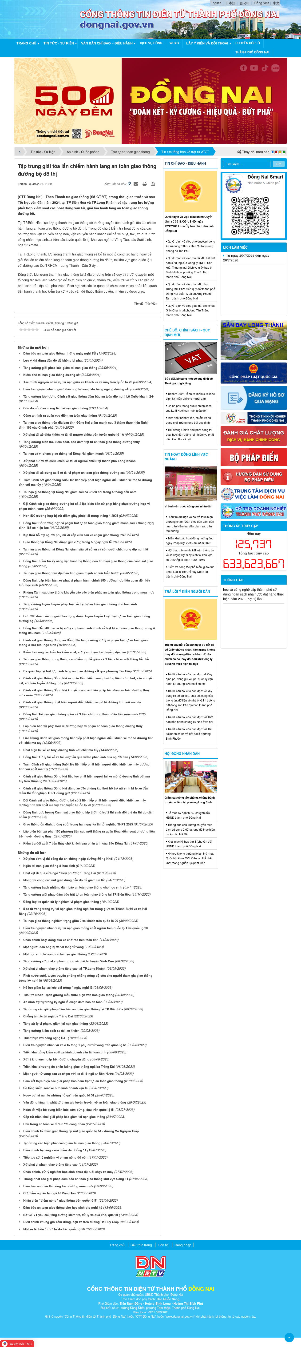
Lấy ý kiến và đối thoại (207, 43)
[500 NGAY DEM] (150, 100)
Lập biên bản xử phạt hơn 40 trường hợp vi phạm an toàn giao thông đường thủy (83, 726)
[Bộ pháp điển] (254, 456)
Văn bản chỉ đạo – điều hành (107, 43)
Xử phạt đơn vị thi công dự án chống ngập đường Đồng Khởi (68, 858)
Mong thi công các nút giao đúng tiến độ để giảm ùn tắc (64, 880)
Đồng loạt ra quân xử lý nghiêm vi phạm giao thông (61, 901)
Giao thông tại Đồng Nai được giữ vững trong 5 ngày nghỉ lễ (67, 542)
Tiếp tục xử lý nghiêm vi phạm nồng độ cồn (55, 1157)
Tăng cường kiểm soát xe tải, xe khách (51, 1030)
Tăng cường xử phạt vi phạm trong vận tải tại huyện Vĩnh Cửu (68, 961)
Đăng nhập (183, 1245)
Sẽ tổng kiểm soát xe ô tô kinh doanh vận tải (55, 1088)
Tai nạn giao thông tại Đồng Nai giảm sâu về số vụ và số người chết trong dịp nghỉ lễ (85, 549)
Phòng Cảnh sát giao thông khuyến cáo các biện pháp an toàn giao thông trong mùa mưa (88, 592)
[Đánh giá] (254, 435)
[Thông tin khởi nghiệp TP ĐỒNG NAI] (254, 417)
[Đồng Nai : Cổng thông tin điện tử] (48, 18)
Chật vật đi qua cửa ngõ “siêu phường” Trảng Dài (59, 873)
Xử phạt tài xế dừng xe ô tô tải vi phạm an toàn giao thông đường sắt (74, 472)
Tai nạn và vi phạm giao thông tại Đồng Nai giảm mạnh (63, 453)
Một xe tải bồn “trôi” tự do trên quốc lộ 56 (54, 1229)
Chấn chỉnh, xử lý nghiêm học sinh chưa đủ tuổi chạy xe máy (68, 1171)
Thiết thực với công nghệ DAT (45, 1038)
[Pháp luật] (254, 372)
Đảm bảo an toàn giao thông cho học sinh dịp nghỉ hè (62, 1207)
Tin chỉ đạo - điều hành (185, 163)
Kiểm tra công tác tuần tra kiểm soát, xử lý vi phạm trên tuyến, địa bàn (74, 652)
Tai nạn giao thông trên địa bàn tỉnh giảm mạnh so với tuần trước (71, 573)
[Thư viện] (254, 476)
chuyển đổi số (247, 43)
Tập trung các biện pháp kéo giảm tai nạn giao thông (61, 1143)
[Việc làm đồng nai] (254, 493)
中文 (276, 2)
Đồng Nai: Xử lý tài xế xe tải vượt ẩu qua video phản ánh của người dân (75, 757)
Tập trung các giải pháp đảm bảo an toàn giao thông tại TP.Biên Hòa (73, 1009)
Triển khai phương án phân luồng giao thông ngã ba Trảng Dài (69, 1066)
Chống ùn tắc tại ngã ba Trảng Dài (48, 1016)
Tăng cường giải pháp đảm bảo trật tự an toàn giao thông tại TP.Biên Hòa (77, 894)
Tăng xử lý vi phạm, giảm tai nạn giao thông (55, 1023)
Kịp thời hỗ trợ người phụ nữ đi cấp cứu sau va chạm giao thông (71, 535)
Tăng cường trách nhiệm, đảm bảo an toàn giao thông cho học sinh (72, 887)
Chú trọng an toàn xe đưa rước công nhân (54, 1124)
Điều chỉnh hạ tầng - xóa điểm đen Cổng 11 (54, 1150)
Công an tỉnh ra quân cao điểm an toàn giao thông (60, 415)
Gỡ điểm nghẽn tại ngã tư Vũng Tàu (49, 1193)
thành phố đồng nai (252, 52)
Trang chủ (26, 43)
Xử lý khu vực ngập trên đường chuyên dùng (56, 1059)
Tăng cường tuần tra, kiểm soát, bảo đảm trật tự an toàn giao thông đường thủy (81, 441)
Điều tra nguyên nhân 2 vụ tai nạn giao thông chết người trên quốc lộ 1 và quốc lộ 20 (85, 928)
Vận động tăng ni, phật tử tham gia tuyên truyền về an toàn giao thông (74, 1102)
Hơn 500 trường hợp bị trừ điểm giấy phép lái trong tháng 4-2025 (70, 515)
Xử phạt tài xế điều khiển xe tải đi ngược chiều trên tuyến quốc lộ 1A (73, 434)
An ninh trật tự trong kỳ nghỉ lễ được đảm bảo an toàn (63, 1002)
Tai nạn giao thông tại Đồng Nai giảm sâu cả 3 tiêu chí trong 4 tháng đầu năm (79, 492)
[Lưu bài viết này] (153, 183)
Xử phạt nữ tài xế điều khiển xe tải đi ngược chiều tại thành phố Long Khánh (79, 460)
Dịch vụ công (151, 43)
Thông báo (233, 580)
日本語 (230, 2)
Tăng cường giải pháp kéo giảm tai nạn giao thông (60, 367)
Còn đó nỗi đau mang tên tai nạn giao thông (55, 408)
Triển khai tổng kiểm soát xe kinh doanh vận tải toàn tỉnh (64, 1052)
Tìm (278, 164)
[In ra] (145, 183)
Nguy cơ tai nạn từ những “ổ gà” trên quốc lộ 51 (58, 1095)
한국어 (245, 2)
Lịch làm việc (235, 247)
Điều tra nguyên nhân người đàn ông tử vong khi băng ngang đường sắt (76, 389)
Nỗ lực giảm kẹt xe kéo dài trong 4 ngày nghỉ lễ (57, 987)
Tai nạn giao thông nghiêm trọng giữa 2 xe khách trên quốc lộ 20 (70, 920)
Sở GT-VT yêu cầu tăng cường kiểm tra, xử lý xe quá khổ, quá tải (70, 1214)
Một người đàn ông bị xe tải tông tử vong (53, 946)
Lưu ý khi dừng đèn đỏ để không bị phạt (53, 360)
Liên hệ (163, 1245)
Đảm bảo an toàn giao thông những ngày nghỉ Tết (59, 353)
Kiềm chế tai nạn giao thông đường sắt (51, 374)
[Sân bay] (254, 339)
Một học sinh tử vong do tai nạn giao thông (55, 954)
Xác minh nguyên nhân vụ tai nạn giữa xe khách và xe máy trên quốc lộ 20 (77, 382)
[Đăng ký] (254, 397)
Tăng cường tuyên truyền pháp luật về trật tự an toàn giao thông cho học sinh (80, 604)
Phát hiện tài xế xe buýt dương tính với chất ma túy (60, 750)
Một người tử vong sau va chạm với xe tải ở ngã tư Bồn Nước (68, 1073)
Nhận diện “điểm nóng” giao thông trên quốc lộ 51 (60, 1200)
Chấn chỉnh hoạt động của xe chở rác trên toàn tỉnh (61, 939)
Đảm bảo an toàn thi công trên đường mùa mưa (58, 1186)
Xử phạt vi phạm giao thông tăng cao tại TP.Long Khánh (64, 968)
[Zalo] (254, 205)
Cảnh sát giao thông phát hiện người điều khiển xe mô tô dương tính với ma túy (82, 702)
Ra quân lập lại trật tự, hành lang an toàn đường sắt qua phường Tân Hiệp (77, 671)
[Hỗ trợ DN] (254, 510)
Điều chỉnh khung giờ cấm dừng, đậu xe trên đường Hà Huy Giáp (71, 1221)
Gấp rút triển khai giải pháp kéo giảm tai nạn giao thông (64, 1116)
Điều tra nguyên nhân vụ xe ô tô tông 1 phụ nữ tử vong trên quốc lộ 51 (75, 1045)
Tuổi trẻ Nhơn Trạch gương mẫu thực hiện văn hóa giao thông (68, 994)
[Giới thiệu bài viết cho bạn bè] (136, 183)
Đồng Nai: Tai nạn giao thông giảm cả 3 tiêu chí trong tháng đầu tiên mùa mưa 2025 (84, 714)
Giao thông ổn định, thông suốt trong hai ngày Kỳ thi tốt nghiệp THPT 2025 (78, 824)
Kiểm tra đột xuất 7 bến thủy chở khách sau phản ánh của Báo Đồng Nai (75, 843)
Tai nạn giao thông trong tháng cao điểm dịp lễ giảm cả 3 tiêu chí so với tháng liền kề (86, 659)
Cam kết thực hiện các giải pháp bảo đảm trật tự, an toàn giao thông (73, 1081)
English (215, 2)
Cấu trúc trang (141, 1245)
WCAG (174, 43)
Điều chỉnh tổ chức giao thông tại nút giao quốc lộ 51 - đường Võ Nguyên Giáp (81, 1131)
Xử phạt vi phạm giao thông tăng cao (50, 1164)
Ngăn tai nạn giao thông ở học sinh (49, 865)
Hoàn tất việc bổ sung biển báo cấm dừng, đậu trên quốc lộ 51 (69, 1109)
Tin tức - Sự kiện (59, 43)
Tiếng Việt (261, 2)
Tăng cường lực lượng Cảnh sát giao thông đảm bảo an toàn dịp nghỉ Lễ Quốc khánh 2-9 (88, 396)
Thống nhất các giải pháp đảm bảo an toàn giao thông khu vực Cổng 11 (75, 1178)
